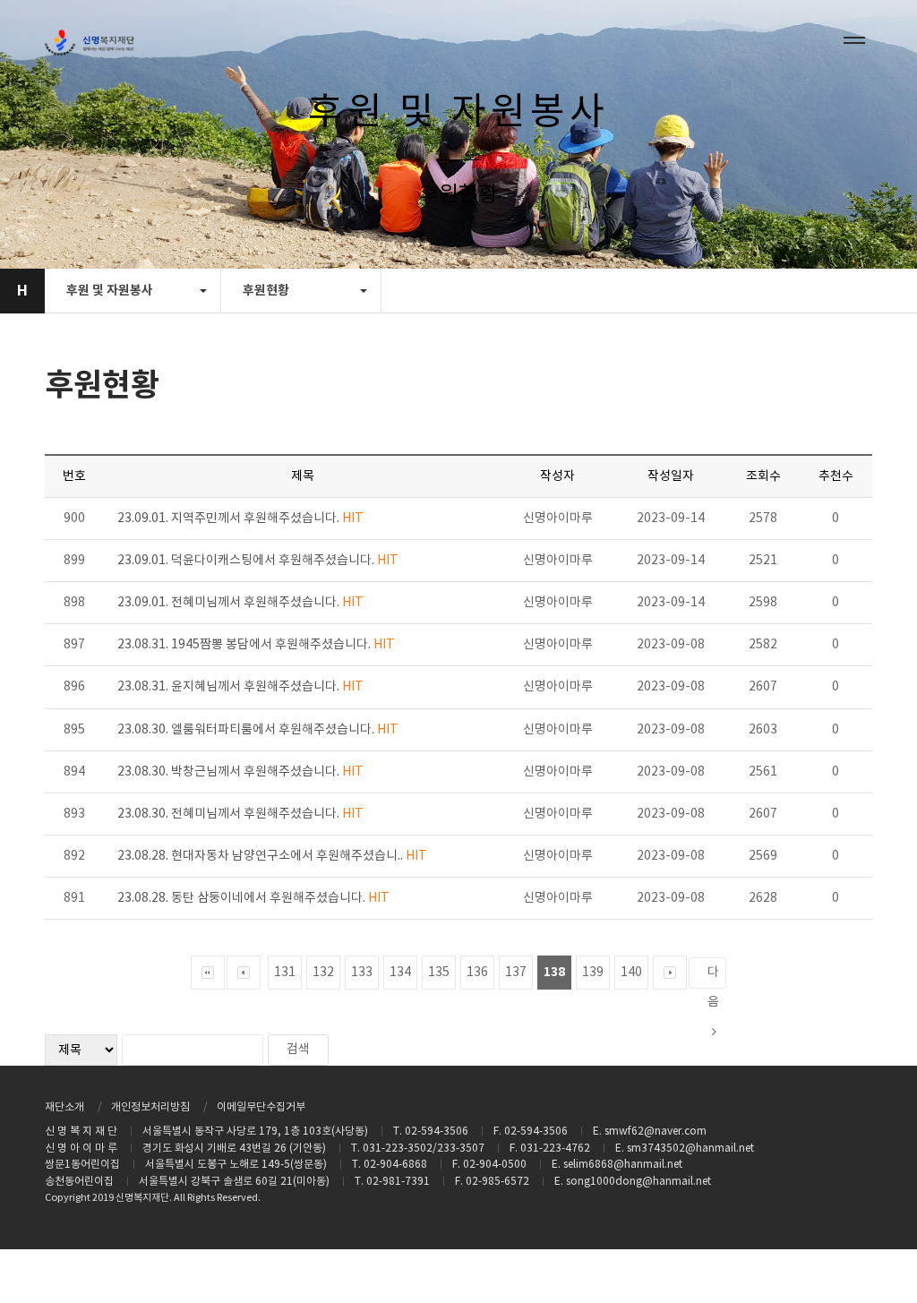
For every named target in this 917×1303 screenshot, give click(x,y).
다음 (713, 977)
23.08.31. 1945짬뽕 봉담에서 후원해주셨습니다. (256, 645)
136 (477, 972)
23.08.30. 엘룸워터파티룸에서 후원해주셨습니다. (258, 730)
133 (362, 972)
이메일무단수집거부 (261, 1107)
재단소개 (64, 1107)
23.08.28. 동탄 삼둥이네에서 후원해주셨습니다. (253, 898)
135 (439, 972)
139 (593, 972)
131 (285, 972)
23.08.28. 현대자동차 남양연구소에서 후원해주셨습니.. (272, 856)
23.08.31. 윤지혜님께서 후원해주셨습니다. (240, 687)
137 (516, 972)
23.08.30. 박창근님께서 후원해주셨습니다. (240, 772)
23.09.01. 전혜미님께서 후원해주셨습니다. (240, 603)
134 (400, 972)
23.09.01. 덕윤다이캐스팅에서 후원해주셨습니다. (258, 560)
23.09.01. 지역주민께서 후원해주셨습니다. (240, 518)
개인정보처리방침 (150, 1107)
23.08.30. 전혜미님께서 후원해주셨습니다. (240, 814)
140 (631, 972)
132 (323, 972)
